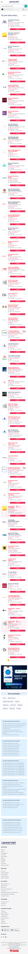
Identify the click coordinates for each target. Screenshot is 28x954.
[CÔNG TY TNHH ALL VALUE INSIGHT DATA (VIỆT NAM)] (4, 164)
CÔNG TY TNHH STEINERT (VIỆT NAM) (15, 611)
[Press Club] (4, 585)
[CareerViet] (4, 457)
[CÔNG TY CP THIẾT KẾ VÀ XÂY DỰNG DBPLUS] (4, 369)
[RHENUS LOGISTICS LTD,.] (4, 178)
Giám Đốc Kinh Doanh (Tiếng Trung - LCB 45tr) (13, 533)
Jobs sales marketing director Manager (11, 790)
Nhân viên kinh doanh (8, 701)
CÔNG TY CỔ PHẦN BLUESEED (14, 231)
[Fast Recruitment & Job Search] (14, 1)
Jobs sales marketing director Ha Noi (10, 743)
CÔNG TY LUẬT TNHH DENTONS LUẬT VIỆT (16, 113)
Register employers (5, 877)
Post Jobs (3, 871)
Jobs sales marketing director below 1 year (11, 825)
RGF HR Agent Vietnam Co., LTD (14, 282)
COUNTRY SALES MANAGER (12, 559)
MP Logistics (10, 243)
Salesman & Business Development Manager (13, 124)
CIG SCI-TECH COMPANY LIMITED (14, 535)
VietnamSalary (4, 853)
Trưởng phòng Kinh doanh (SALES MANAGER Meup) (14, 596)
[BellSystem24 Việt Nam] (4, 521)
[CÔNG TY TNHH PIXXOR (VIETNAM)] (4, 560)
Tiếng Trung (5, 705)
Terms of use (3, 890)
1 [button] (8, 660)
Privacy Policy (4, 885)
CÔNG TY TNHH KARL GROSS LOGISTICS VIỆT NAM (16, 88)
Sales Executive (11, 698)
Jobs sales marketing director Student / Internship (13, 782)
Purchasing (12, 708)
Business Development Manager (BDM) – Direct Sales (13, 86)
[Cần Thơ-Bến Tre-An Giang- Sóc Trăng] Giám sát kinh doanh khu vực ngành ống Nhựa (14, 430)
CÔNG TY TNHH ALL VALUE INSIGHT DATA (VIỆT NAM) (16, 165)
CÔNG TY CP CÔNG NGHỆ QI (13, 650)
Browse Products (4, 876)
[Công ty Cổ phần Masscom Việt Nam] (4, 597)
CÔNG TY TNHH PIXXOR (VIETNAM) (15, 561)
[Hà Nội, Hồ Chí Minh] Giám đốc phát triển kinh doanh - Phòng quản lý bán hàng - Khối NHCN (14, 468)
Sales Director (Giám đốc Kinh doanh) (13, 33)
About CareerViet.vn (5, 883)
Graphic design (4, 916)
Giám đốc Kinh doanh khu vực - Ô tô (14, 20)
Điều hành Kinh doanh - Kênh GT (13, 255)
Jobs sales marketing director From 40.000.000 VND (13, 774)
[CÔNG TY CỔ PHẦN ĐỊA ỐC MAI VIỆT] (4, 495)
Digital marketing (4, 914)
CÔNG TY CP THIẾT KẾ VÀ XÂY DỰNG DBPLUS (15, 370)
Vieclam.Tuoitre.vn (5, 901)
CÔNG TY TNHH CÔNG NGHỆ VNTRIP (15, 139)
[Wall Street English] (4, 295)
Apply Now (18, 29)
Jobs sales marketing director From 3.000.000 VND (13, 763)
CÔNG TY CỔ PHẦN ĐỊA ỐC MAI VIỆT (15, 496)
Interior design (4, 912)
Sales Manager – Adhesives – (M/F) (14, 609)
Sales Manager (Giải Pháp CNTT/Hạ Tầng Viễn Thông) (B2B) (14, 648)
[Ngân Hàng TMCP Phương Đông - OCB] (4, 332)
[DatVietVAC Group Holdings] (4, 482)
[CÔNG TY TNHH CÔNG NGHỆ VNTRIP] (4, 139)
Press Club (10, 585)
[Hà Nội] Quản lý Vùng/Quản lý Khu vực (14, 635)
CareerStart (3, 863)
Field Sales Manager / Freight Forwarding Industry (13, 60)
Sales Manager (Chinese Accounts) (13, 546)
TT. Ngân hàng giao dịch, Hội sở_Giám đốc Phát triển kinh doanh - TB (14, 331)
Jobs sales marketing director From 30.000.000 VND (13, 773)
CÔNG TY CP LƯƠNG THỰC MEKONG (15, 191)
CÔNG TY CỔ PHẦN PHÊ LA (13, 637)
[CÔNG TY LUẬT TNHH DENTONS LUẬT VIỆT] (4, 113)
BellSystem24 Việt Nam (13, 522)
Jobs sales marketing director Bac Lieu (11, 753)
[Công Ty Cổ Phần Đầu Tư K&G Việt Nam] (4, 74)
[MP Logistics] (4, 243)
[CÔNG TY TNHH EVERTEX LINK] (4, 444)
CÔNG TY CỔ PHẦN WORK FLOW (14, 307)
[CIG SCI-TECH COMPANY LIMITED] (4, 534)
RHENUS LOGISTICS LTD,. (13, 178)
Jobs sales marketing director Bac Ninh (11, 755)
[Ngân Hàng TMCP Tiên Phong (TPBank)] (4, 469)
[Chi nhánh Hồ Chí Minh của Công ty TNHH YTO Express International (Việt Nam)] (4, 126)
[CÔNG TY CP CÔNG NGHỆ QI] (4, 649)
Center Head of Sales (13, 293)
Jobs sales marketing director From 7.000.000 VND (13, 766)
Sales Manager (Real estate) (12, 481)
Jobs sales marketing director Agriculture (11, 730)
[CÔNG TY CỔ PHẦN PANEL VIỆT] (4, 357)
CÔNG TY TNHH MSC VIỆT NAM (14, 548)
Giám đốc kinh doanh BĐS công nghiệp (14, 494)
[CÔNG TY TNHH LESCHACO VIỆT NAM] (4, 61)
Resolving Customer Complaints (7, 894)
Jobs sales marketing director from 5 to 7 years (12, 829)
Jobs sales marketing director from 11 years (12, 832)
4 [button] (16, 660)
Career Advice (4, 856)
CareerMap (3, 854)
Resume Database (5, 872)
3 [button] (13, 660)
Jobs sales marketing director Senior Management (13, 792)
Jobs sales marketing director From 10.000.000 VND (13, 768)
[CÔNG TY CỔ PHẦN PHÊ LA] (4, 636)
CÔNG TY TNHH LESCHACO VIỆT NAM (15, 61)
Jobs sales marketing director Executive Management (14, 794)
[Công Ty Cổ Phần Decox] (4, 394)
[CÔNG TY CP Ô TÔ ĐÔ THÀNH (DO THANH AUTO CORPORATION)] (4, 21)
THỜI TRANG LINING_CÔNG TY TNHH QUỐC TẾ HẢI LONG (16, 270)
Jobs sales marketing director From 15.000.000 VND (13, 769)
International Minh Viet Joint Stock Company (15, 49)
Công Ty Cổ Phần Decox (13, 393)
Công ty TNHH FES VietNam (13, 320)
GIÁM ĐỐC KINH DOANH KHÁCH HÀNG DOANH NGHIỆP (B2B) (13, 137)
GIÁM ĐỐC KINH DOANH (13, 344)
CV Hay (2, 851)
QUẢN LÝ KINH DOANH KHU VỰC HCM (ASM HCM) (14, 202)
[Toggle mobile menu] (2, 2)
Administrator (4, 923)
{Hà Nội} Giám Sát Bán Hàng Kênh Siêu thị (14, 73)
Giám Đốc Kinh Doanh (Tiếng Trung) (13, 443)
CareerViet (10, 457)
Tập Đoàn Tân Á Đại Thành (13, 419)
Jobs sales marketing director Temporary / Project (13, 804)
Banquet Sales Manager (13, 583)
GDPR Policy (3, 887)
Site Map (3, 861)
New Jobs (3, 849)
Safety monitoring (5, 918)
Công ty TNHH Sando (12, 345)
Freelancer (3, 911)
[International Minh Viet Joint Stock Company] (4, 48)
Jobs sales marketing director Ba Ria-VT (11, 748)
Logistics (17, 701)
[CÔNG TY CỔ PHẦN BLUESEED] (4, 229)
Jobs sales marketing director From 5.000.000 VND (13, 764)
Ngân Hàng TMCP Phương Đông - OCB (15, 333)
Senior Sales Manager (13, 455)
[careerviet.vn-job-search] (5, 930)
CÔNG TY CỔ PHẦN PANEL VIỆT (14, 357)
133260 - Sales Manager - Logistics (11, 622)
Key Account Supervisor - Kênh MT (14, 47)
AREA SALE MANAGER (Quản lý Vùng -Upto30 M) (14, 268)
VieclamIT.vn (3, 903)
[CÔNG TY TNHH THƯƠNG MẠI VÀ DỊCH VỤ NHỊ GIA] (4, 382)
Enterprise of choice (9, 9)
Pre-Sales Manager (12, 572)
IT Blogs (2, 858)
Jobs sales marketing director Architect (11, 734)
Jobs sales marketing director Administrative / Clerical (14, 725)
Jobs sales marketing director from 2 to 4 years (12, 827)
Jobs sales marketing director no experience (12, 824)
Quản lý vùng (11, 380)
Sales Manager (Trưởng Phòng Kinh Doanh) (11, 507)
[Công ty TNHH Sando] (4, 345)
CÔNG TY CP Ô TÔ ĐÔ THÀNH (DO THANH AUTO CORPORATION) (16, 22)
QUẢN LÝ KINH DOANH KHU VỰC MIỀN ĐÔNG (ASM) (14, 215)
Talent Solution (4, 874)
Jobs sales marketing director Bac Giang (11, 751)
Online (4, 698)
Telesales (18, 708)
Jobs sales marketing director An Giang (11, 746)
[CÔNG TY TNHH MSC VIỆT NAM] (4, 548)
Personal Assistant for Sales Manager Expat (13, 318)
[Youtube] (5, 937)
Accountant (13, 705)
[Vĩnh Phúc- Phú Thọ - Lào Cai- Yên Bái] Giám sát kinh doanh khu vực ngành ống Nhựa (14, 417)
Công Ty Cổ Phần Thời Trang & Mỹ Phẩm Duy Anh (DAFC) (16, 100)
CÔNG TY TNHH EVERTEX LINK (14, 445)
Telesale (3, 919)
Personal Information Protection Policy (9, 892)
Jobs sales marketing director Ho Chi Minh (11, 745)
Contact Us (3, 905)
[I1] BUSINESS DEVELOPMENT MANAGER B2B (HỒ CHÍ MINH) (14, 520)
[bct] (14, 950)
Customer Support (5, 895)
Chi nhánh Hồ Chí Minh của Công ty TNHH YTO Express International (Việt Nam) (16, 126)
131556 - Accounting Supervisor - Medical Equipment (13, 404)
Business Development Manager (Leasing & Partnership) (13, 305)
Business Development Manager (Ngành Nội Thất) (14, 368)
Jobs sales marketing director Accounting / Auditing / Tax (15, 723)
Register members (5, 865)
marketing (20, 705)
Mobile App (3, 860)
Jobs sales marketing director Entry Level (11, 784)
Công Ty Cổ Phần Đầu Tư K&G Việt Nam (16, 74)
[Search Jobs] (26, 6)
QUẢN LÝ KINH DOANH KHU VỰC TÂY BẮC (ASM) (14, 150)
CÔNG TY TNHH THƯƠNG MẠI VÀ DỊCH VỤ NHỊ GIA (16, 381)
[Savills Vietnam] (4, 34)
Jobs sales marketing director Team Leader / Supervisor (14, 789)
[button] (8, 29)
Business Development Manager (13, 99)
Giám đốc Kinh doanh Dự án (14, 392)
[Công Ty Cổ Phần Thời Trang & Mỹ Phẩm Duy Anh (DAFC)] (4, 100)
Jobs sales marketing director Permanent (11, 802)
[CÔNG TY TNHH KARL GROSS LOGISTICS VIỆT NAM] (4, 87)
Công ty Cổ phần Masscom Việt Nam (15, 598)
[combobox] (12, 6)
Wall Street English (12, 294)
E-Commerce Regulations (6, 889)
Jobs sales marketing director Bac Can (11, 750)
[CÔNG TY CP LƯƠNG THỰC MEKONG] (4, 191)
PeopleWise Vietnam (12, 573)
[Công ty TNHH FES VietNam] (4, 319)
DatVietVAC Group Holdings (13, 483)
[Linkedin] (3, 937)
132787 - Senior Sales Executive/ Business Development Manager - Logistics (13, 281)
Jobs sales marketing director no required (11, 822)
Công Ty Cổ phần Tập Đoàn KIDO (14, 204)
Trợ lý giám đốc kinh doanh (14, 355)
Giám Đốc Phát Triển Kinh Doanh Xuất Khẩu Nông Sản (14, 189)
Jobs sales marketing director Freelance (11, 805)
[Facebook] (1, 937)
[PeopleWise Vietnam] (4, 573)
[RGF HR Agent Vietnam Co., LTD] (4, 282)
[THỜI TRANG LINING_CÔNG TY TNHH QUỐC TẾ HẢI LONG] (4, 269)
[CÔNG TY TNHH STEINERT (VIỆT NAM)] (4, 610)
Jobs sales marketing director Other (10, 807)
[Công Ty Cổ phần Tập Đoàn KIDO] (4, 203)
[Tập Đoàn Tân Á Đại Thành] (4, 418)
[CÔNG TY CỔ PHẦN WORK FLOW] (4, 306)
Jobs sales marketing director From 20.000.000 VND (13, 771)
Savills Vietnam (11, 35)
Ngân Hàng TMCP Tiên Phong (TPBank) (16, 470)
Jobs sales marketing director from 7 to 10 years (12, 830)
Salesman (5, 708)
